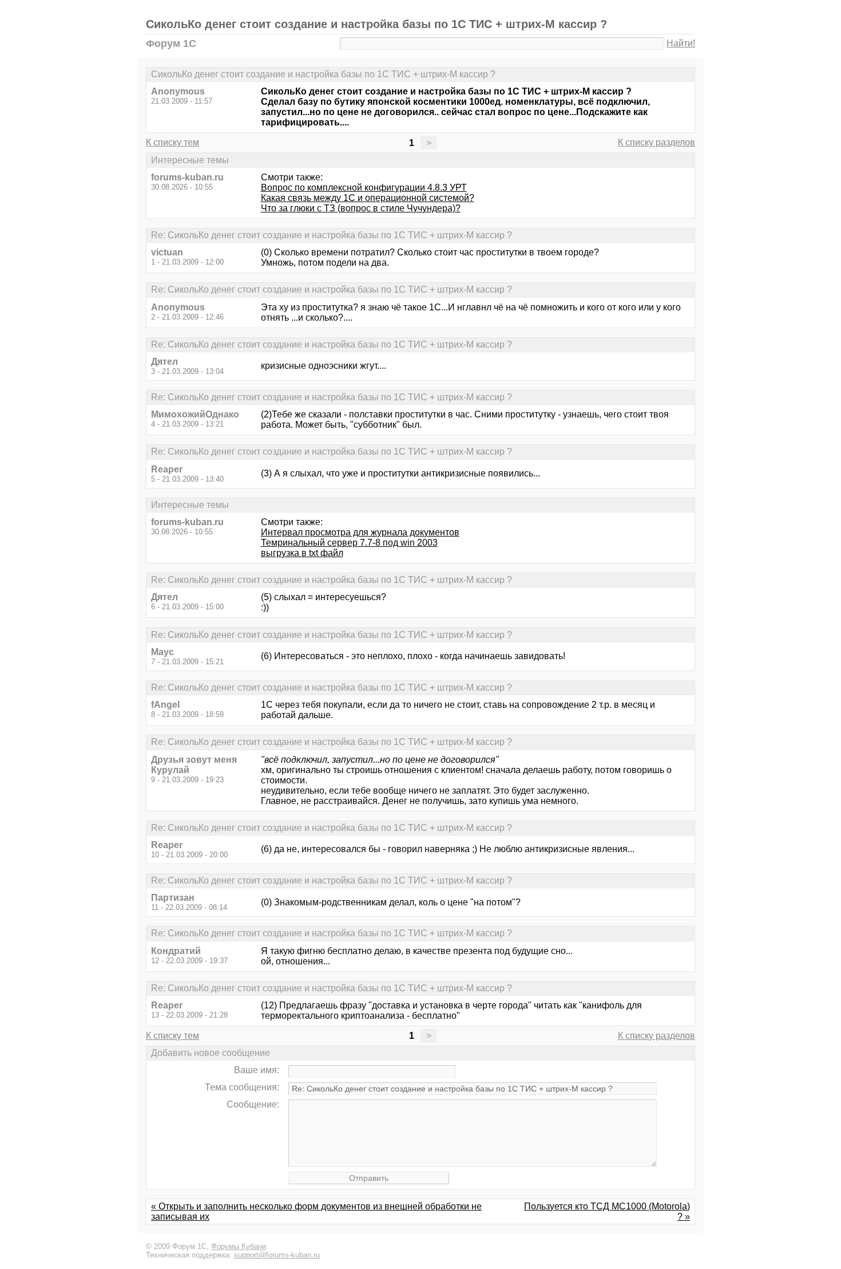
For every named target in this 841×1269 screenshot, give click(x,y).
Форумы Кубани (238, 1246)
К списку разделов (656, 142)
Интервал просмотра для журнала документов (360, 532)
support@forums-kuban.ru (277, 1255)
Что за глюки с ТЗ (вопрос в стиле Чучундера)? (361, 208)
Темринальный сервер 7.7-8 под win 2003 (349, 542)
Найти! (681, 43)
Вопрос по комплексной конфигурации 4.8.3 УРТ (364, 187)
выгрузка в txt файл (302, 553)
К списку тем (172, 142)
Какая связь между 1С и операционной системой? (367, 198)
